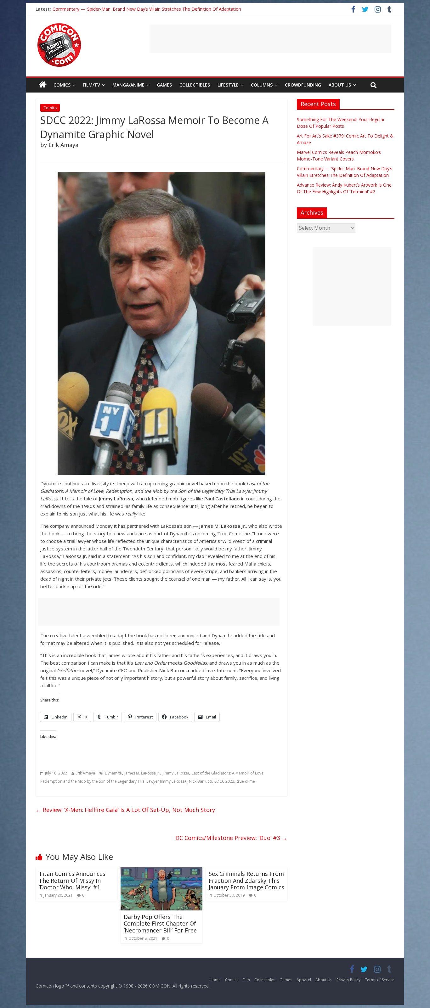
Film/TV (91, 85)
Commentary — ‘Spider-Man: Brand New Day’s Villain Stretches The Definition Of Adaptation (147, 9)
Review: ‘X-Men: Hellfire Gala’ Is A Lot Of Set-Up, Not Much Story (125, 810)
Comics (62, 85)
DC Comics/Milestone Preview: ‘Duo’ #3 (231, 838)
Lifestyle (228, 85)
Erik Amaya (85, 773)
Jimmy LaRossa (176, 773)
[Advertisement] (270, 39)
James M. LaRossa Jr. (142, 773)
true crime (246, 781)
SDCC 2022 (224, 781)
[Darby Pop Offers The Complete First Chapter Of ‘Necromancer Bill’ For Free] (161, 871)
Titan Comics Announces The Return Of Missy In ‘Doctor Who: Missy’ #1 (72, 880)
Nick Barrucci (200, 781)
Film (246, 980)
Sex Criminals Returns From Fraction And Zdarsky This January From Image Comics (246, 880)
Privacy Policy (348, 980)
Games (164, 85)
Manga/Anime (128, 85)
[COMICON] (59, 25)
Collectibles (194, 85)
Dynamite (113, 773)
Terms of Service (379, 980)
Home (215, 980)
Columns (262, 85)
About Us (340, 85)
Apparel (304, 980)
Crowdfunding (303, 85)
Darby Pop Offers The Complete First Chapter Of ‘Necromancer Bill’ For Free (160, 923)
